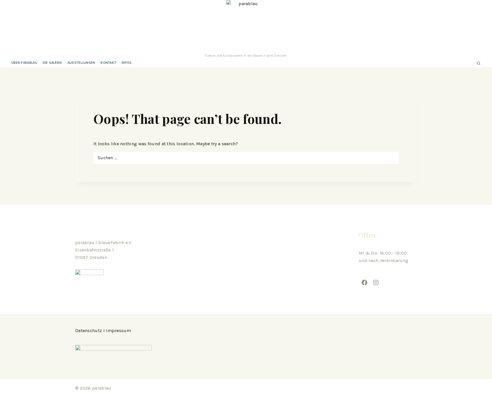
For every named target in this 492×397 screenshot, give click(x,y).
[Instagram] (376, 282)
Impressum (118, 330)
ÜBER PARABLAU (24, 63)
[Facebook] (364, 282)
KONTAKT (108, 63)
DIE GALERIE (52, 63)
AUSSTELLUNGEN (81, 63)
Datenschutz (88, 330)
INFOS (127, 63)
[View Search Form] (479, 62)
